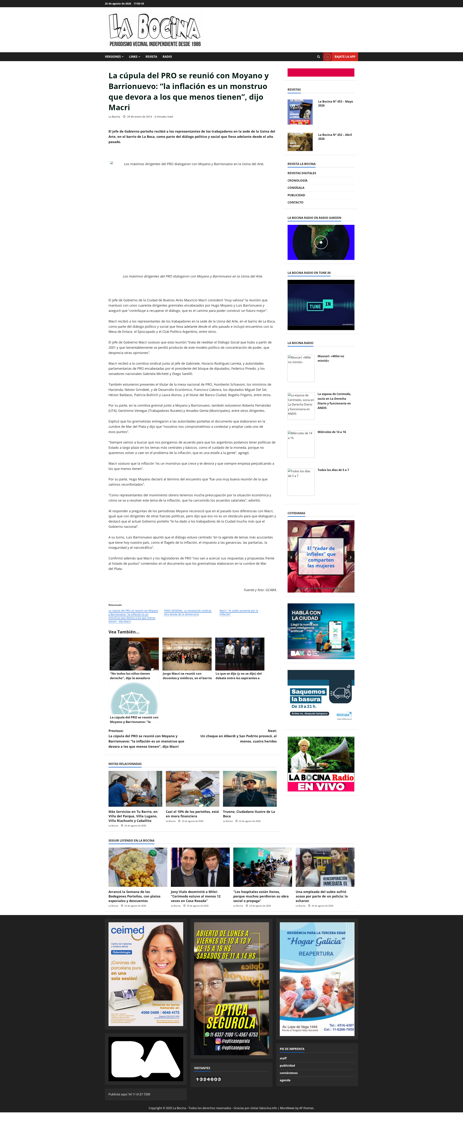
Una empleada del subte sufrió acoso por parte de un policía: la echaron (322, 896)
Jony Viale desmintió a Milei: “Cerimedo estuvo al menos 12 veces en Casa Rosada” (195, 896)
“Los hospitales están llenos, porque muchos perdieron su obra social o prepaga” (261, 896)
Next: (238, 736)
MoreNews (287, 1108)
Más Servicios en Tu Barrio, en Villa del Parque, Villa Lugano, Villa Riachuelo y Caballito (133, 816)
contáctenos (289, 1073)
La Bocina (114, 116)
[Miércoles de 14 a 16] (301, 444)
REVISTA (151, 57)
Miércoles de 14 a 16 (332, 432)
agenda (285, 1080)
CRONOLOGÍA (297, 181)
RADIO (167, 57)
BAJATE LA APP (345, 57)
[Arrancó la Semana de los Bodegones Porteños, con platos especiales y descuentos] (138, 867)
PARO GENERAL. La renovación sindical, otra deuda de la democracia (188, 612)
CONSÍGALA (296, 188)
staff (283, 1058)
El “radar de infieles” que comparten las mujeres (321, 557)
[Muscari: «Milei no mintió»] (301, 368)
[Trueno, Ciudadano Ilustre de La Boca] (250, 789)
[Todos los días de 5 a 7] (301, 482)
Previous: (146, 738)
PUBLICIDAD (296, 195)
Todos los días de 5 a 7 (333, 470)
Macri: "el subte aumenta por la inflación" (239, 612)
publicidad (287, 1066)
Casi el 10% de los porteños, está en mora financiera (192, 813)
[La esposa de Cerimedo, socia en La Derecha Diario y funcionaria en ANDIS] (301, 406)
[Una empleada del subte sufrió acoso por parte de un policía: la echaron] (325, 867)
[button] (299, 588)
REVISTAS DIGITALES (302, 173)
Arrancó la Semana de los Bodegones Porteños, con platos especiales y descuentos (134, 896)
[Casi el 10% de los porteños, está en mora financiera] (193, 789)
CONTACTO (295, 202)
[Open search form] (318, 56)
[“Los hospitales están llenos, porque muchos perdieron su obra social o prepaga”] (262, 867)
